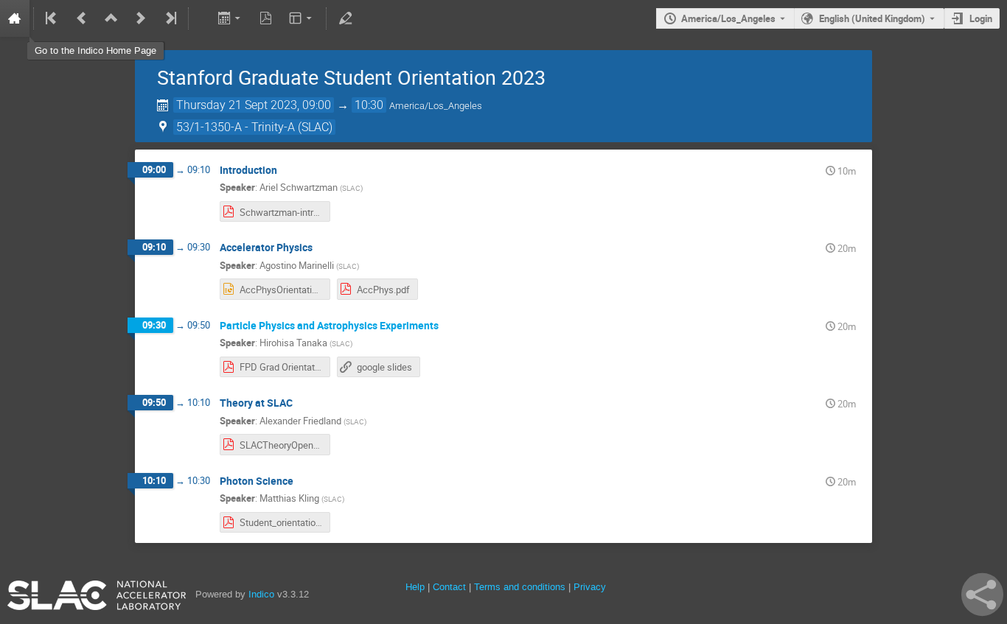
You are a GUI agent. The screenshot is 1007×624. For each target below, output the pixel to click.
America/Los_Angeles (728, 18)
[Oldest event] (52, 18)
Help (415, 587)
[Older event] (82, 18)
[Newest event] (169, 18)
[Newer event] (141, 18)
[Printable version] (200, 18)
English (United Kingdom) (872, 18)
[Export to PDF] (266, 18)
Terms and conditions (519, 587)
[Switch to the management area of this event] (345, 18)
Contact (449, 587)
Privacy (590, 587)
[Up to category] (111, 18)
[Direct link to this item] (287, 170)
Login (980, 18)
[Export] (230, 18)
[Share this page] (982, 594)
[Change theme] (302, 18)
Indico (261, 594)
